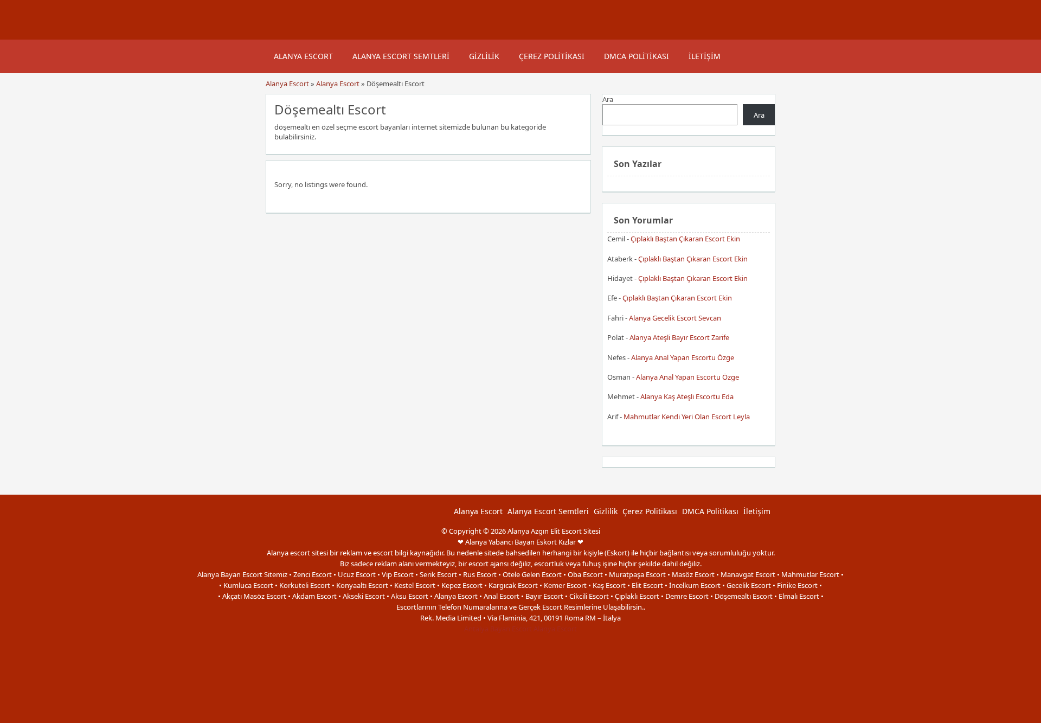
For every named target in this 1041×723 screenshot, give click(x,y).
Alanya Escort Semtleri (400, 56)
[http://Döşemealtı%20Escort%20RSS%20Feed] (577, 108)
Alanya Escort (303, 56)
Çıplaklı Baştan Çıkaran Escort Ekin (685, 239)
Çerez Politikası (551, 56)
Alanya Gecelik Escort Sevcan (675, 318)
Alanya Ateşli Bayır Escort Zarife (679, 337)
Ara (607, 99)
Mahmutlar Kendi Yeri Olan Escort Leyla (687, 416)
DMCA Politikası (636, 56)
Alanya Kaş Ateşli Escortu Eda (687, 396)
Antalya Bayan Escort (498, 629)
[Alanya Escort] (279, 34)
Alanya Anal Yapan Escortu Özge (682, 357)
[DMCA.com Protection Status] (520, 717)
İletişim (705, 56)
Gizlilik (484, 56)
